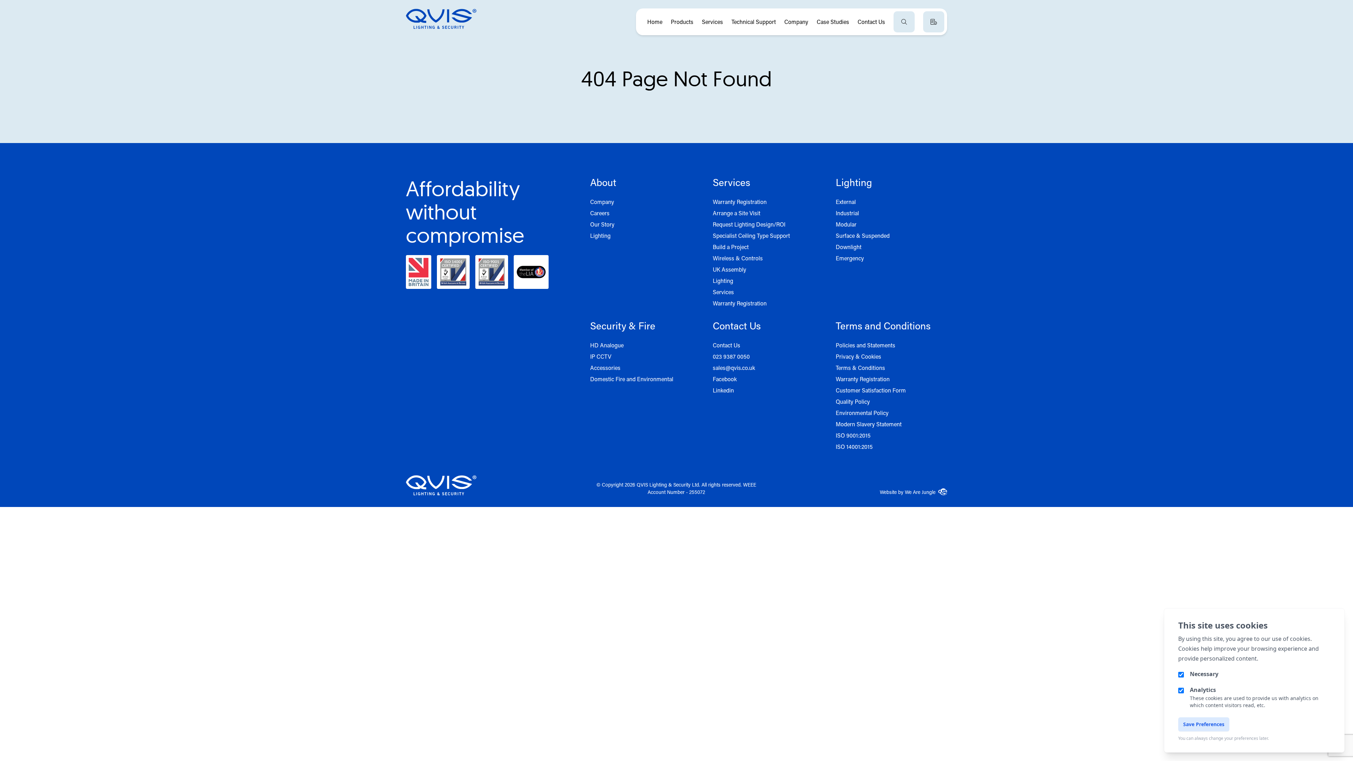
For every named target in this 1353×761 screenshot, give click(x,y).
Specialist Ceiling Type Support (751, 235)
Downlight (848, 246)
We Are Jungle (920, 492)
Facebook (725, 379)
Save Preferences (1203, 724)
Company (796, 21)
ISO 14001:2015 (854, 446)
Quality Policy (853, 401)
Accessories (605, 367)
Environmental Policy (862, 412)
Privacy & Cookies (858, 356)
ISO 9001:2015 (853, 435)
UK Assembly (729, 269)
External (846, 201)
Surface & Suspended (863, 235)
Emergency (850, 258)
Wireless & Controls (738, 258)
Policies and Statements (865, 345)
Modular (846, 224)
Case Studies (833, 21)
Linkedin (723, 390)
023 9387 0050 (731, 356)
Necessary (1204, 674)
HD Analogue (607, 345)
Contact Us (871, 21)
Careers (600, 213)
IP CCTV (600, 356)
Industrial (847, 213)
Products (682, 21)
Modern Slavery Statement (869, 424)
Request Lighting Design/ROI (749, 224)
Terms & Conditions (860, 367)
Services (712, 21)
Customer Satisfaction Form (871, 390)
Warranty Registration (740, 201)
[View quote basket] (933, 21)
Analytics (1203, 690)
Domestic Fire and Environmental (631, 379)
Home (654, 21)
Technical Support (753, 21)
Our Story (602, 224)
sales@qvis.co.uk (734, 367)
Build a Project (731, 246)
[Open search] (904, 21)
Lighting (600, 235)
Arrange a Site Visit (736, 213)
